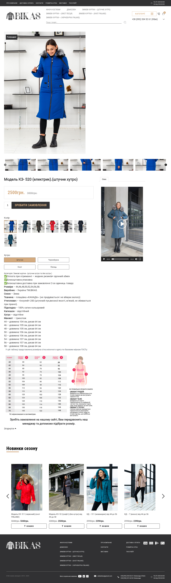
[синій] (80, 226)
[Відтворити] (104, 259)
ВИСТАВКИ (63, 3)
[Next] (166, 165)
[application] (122, 224)
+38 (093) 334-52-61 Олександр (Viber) (132, 576)
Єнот (20, 267)
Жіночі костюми (53, 9)
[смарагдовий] (24, 226)
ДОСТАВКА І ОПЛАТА (27, 3)
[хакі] (38, 226)
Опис (104, 179)
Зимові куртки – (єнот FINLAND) (92, 13)
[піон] (10, 240)
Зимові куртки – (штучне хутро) (96, 9)
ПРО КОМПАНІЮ (11, 3)
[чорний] (66, 226)
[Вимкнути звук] (136, 259)
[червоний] (52, 226)
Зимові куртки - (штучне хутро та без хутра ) (32, 273)
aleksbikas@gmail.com (104, 576)
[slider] (120, 259)
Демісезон (71, 9)
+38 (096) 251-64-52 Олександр (130, 578)
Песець (53, 267)
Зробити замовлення (31, 205)
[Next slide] (163, 496)
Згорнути (9, 428)
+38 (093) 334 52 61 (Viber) (145, 19)
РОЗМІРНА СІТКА (51, 3)
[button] (122, 224)
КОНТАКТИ (39, 3)
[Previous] (5, 165)
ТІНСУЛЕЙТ (73, 3)
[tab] (104, 179)
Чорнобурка (53, 260)
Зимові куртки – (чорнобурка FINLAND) (63, 17)
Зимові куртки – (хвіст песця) (59, 13)
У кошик (29, 526)
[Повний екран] (140, 259)
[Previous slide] (7, 496)
